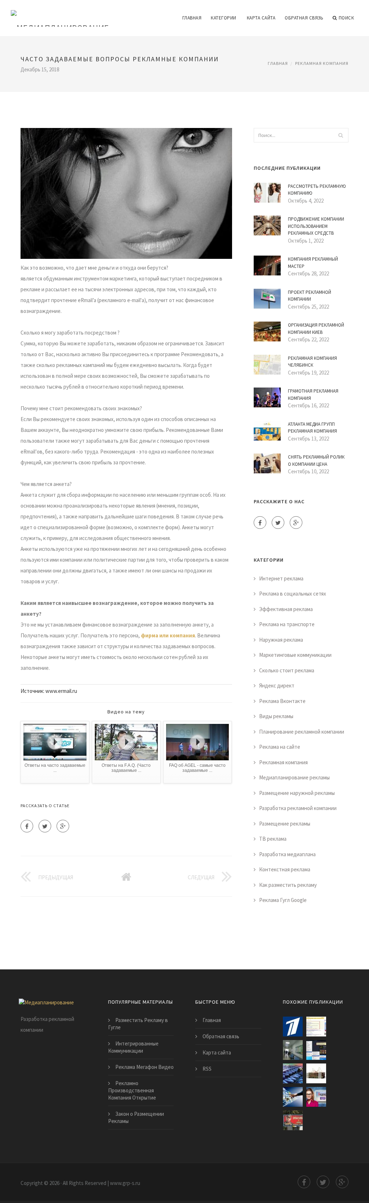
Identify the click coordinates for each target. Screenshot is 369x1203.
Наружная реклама (281, 639)
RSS (207, 1068)
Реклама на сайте (279, 746)
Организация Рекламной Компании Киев (316, 328)
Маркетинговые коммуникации (295, 654)
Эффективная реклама (286, 609)
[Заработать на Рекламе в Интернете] (293, 1026)
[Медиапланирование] (60, 13)
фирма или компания (168, 635)
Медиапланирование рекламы (294, 777)
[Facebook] (27, 826)
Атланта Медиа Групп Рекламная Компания (312, 427)
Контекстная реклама (284, 869)
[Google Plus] (63, 826)
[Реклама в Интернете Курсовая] (293, 1073)
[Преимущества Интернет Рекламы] (293, 1097)
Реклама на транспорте (287, 624)
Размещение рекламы (284, 823)
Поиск (346, 18)
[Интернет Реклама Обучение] (316, 1073)
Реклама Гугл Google (283, 900)
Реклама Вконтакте (282, 701)
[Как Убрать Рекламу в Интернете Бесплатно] (316, 1050)
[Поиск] (341, 135)
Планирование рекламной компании (301, 731)
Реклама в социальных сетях (292, 593)
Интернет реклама (281, 578)
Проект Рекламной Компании (309, 295)
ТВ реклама (272, 838)
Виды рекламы (276, 716)
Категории (223, 18)
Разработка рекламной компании (298, 808)
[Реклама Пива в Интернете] (293, 1120)
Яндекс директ (276, 685)
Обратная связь (304, 18)
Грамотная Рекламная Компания (313, 394)
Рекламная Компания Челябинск (312, 361)
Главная (192, 18)
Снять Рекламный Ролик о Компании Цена (316, 460)
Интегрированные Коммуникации (133, 1047)
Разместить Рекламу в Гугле (138, 1024)
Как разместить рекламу (288, 884)
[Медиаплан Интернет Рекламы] (293, 1050)
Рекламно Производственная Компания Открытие (132, 1090)
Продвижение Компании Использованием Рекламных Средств (316, 226)
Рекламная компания (321, 63)
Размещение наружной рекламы (297, 793)
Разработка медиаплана (287, 854)
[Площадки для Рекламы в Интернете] (316, 1026)
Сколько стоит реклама (286, 670)
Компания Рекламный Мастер (313, 262)
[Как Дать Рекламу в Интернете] (316, 1097)
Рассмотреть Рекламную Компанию (317, 189)
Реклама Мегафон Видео (144, 1066)
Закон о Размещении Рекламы (136, 1117)
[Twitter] (45, 826)
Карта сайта (261, 18)
